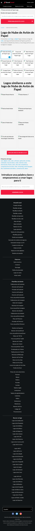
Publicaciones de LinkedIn (17, 313)
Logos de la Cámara (17, 434)
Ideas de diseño (18, 224)
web (12, 160)
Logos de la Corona (17, 444)
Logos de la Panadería (17, 423)
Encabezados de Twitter (17, 349)
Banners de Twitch (17, 344)
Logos (2, 27)
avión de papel (28, 166)
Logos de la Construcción (17, 442)
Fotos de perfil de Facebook (17, 297)
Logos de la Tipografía (17, 461)
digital (16, 39)
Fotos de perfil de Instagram (17, 308)
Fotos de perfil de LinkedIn (17, 316)
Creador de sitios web (17, 245)
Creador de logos (7, 6)
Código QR (17, 409)
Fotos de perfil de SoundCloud (17, 333)
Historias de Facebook (17, 287)
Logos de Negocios (17, 431)
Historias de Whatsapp (17, 354)
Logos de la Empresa (17, 439)
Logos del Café (17, 436)
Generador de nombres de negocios (17, 240)
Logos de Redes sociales (17, 497)
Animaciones (17, 401)
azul (9, 39)
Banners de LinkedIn (17, 310)
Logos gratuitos (18, 229)
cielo (2, 41)
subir (13, 164)
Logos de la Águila (17, 453)
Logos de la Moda (17, 459)
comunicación (20, 168)
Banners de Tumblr (17, 341)
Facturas (17, 374)
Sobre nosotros (17, 262)
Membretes (18, 403)
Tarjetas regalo (17, 387)
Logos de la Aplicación (17, 420)
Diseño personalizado (17, 237)
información (4, 164)
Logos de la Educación (17, 456)
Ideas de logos (17, 221)
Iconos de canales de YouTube (17, 365)
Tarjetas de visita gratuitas (17, 232)
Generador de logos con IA (17, 242)
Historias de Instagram (17, 305)
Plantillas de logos (17, 208)
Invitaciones (17, 390)
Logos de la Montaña (17, 479)
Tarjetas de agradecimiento (17, 393)
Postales (17, 382)
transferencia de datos (9, 168)
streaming (21, 166)
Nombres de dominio (17, 253)
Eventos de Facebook (17, 292)
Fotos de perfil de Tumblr (17, 338)
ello (2, 168)
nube (25, 162)
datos (26, 168)
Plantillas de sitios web (17, 218)
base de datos (11, 162)
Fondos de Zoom (17, 368)
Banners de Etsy (17, 406)
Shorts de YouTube (17, 360)
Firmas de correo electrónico (17, 372)
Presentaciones (18, 411)
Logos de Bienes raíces (17, 489)
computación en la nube (7, 166)
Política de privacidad (17, 270)
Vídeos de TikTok (17, 336)
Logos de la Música (17, 481)
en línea (28, 160)
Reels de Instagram (17, 302)
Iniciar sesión (17, 275)
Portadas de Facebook (17, 289)
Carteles (17, 385)
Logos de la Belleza (17, 426)
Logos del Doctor (17, 451)
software (16, 160)
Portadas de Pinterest (17, 321)
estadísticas (24, 164)
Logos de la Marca (17, 428)
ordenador (4, 162)
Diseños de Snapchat (17, 328)
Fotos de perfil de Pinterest (17, 324)
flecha (10, 164)
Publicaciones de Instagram (17, 300)
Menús (17, 377)
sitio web (18, 164)
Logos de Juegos (17, 467)
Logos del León (17, 476)
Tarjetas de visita (19, 6)
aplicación (23, 160)
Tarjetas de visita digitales (17, 250)
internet (21, 162)
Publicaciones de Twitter (17, 352)
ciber (16, 166)
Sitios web (29, 6)
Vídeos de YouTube (18, 362)
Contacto (17, 264)
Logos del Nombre (17, 484)
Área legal (17, 267)
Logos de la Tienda (17, 495)
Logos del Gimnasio (17, 469)
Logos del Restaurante (17, 492)
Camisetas (17, 395)
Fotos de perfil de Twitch (17, 346)
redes (17, 162)
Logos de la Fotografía (17, 487)
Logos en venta (17, 272)
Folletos (17, 379)
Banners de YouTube (17, 357)
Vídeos (17, 398)
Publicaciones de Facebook (17, 284)
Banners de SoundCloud (17, 330)
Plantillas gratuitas (17, 234)
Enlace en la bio (17, 248)
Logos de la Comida (17, 464)
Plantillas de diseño (17, 210)
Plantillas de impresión (17, 216)
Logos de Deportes (17, 500)
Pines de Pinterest (17, 318)
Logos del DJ (17, 448)
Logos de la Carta (17, 472)
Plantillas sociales (17, 213)
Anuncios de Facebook (17, 295)
